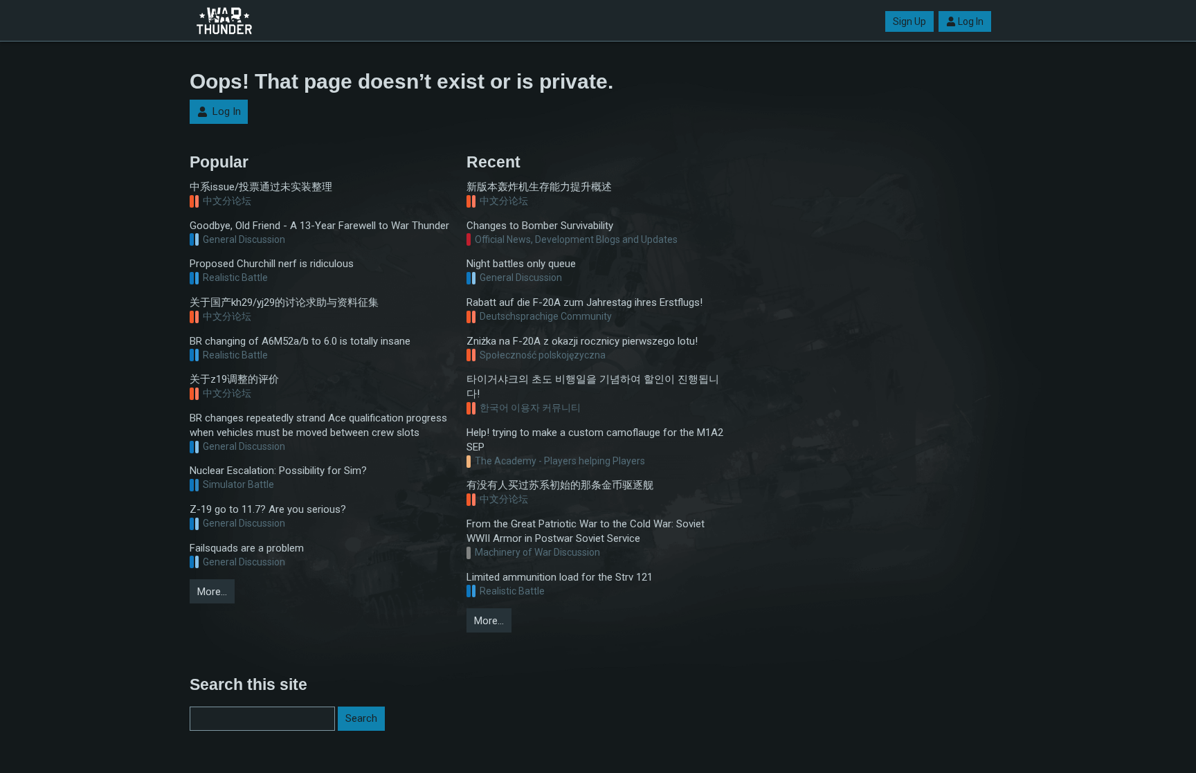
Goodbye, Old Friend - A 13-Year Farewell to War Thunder (319, 225)
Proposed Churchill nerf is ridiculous (272, 263)
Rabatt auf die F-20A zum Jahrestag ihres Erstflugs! (584, 302)
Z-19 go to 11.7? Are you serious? (268, 509)
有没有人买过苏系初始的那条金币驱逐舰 (559, 485)
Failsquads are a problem (247, 548)
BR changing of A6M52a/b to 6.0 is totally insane (300, 341)
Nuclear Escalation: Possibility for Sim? (278, 470)
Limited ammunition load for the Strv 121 (559, 577)
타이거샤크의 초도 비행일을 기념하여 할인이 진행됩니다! (592, 386)
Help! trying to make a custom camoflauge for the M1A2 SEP (594, 439)
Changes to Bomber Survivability (539, 225)
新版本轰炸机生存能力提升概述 (539, 187)
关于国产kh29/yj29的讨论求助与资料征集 (284, 302)
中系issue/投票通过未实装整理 (261, 187)
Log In (971, 21)
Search (361, 718)
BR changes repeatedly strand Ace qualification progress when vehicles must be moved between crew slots (318, 425)
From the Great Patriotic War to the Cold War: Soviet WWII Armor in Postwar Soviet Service (585, 531)
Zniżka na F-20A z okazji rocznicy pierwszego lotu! (582, 341)
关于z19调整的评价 (234, 379)
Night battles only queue (521, 263)
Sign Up (909, 21)
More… (212, 591)
